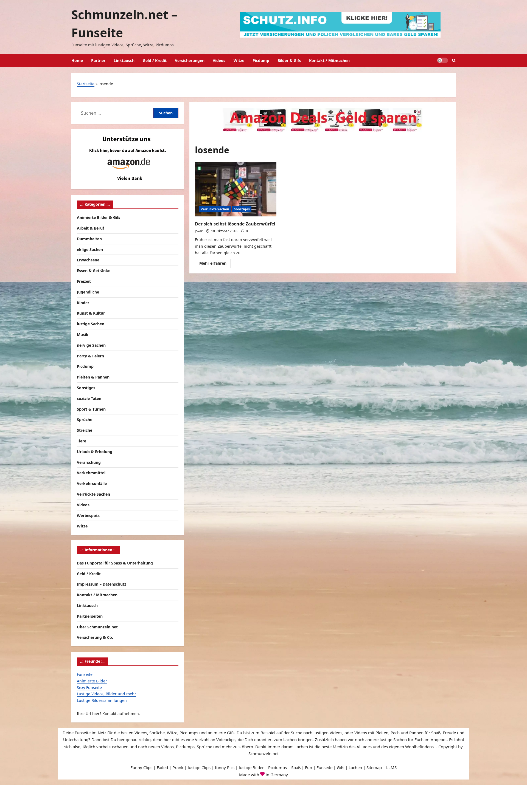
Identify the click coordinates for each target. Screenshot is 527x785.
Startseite (85, 83)
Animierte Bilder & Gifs (98, 217)
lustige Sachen (90, 323)
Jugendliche (88, 292)
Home (77, 60)
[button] (454, 60)
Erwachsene (88, 259)
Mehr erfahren (215, 264)
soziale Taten (89, 398)
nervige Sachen (91, 345)
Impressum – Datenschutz (101, 584)
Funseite (84, 674)
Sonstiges (242, 209)
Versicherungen (189, 60)
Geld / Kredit (155, 60)
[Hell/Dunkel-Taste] (442, 60)
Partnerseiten (90, 616)
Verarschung (89, 462)
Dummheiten (89, 238)
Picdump (261, 60)
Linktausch (124, 60)
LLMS (391, 767)
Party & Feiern (90, 355)
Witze (239, 60)
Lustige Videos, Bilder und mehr (106, 693)
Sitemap (374, 767)
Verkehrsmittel (91, 472)
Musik (82, 334)
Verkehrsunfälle (92, 483)
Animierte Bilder (92, 681)
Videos (219, 60)
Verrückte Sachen (215, 209)
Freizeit (84, 281)
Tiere (81, 441)
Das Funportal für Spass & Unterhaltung (115, 563)
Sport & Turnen (91, 409)
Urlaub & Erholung (94, 451)
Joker (199, 231)
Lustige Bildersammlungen (102, 700)
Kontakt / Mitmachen (329, 60)
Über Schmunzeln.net (97, 626)
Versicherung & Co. (95, 637)
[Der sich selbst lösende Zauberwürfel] (235, 189)
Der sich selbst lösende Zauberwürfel (235, 224)
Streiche (84, 430)
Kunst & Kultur (91, 313)
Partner (98, 60)
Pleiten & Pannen (93, 377)
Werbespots (88, 515)
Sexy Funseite (89, 687)
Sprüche (84, 419)
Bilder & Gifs (289, 60)
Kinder (83, 302)
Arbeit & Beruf (90, 228)
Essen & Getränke (93, 270)
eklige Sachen (90, 249)
